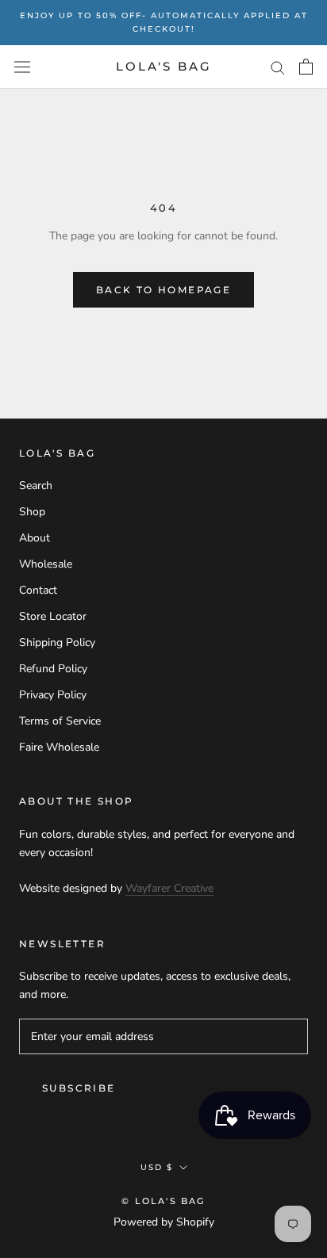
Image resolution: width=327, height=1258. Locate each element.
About (34, 537)
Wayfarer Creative (169, 888)
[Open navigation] (22, 67)
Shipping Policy (57, 642)
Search (35, 485)
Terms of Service (60, 720)
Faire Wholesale (59, 747)
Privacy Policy (53, 694)
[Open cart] (306, 67)
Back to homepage (163, 290)
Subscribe (79, 1088)
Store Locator (53, 616)
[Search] (278, 67)
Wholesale (45, 564)
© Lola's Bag (163, 1200)
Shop (32, 511)
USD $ (156, 1167)
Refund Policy (53, 668)
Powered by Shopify (163, 1221)
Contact (38, 590)
